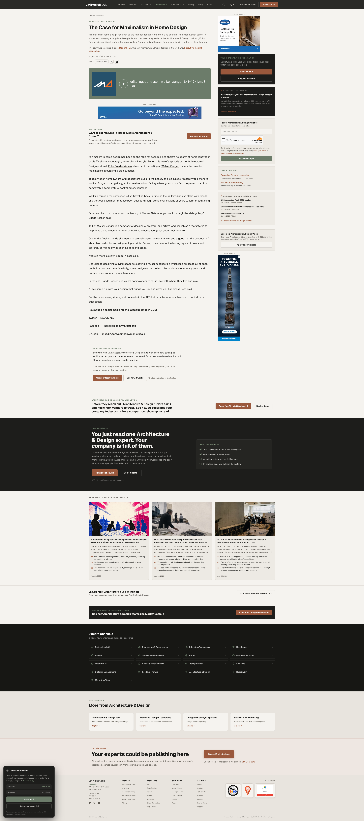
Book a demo (246, 71)
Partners (200, 799)
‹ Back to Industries (96, 15)
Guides (174, 799)
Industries (160, 4)
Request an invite (248, 4)
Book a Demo (202, 803)
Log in (231, 4)
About (209, 4)
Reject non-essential (29, 806)
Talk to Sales (201, 792)
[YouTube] (99, 803)
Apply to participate (246, 245)
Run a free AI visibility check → (233, 406)
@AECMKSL (107, 317)
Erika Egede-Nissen (120, 166)
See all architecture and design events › (236, 221)
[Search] (223, 4)
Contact (200, 788)
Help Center (151, 807)
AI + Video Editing (128, 792)
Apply (174, 803)
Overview (121, 4)
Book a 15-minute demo (218, 754)
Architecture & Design (102, 21)
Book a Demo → (94, 798)
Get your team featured (107, 378)
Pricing (191, 4)
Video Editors (177, 788)
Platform (133, 4)
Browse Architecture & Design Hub (256, 593)
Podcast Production (129, 796)
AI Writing (125, 788)
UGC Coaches (177, 796)
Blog (200, 4)
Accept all (29, 799)
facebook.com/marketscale (120, 325)
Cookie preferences (268, 817)
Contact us (93, 796)
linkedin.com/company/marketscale (123, 334)
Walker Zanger (170, 166)
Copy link (103, 62)
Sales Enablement (128, 799)
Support (200, 807)
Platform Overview (128, 784)
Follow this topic (246, 158)
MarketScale (125, 48)
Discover (145, 4)
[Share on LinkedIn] (117, 62)
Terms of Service (243, 817)
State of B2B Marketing (232, 182)
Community (176, 4)
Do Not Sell (255, 817)
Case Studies (152, 788)
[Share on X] (112, 62)
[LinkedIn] (90, 803)
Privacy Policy (229, 817)
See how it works (135, 378)
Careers (200, 796)
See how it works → (228, 112)
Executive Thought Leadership (235, 175)
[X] (94, 803)
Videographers (177, 792)
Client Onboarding (153, 803)
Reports (149, 792)
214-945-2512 (260, 151)
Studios (149, 796)
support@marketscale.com (232, 153)
